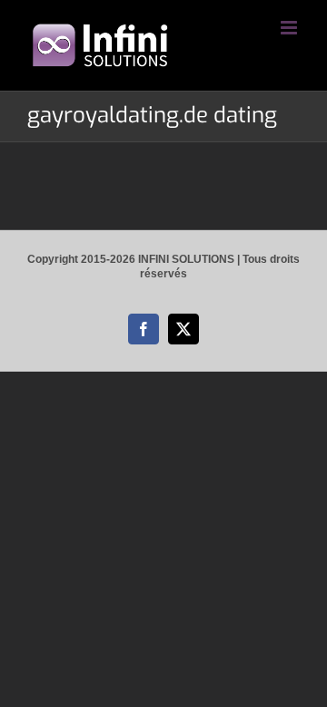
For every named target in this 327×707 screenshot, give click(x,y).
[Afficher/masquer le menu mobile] (290, 27)
